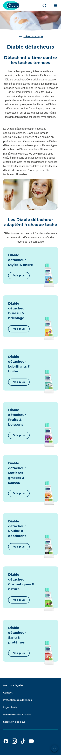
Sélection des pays (14, 721)
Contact (8, 692)
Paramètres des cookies (17, 714)
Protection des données (17, 700)
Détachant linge (33, 36)
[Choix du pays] (54, 748)
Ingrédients (10, 707)
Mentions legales (13, 685)
